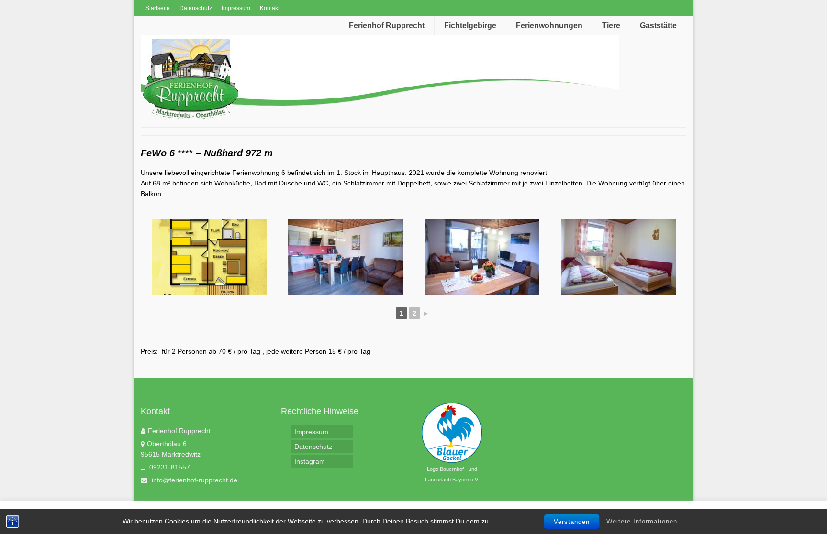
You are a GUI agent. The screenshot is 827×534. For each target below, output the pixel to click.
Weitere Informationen (641, 521)
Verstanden (572, 521)
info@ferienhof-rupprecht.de (193, 480)
